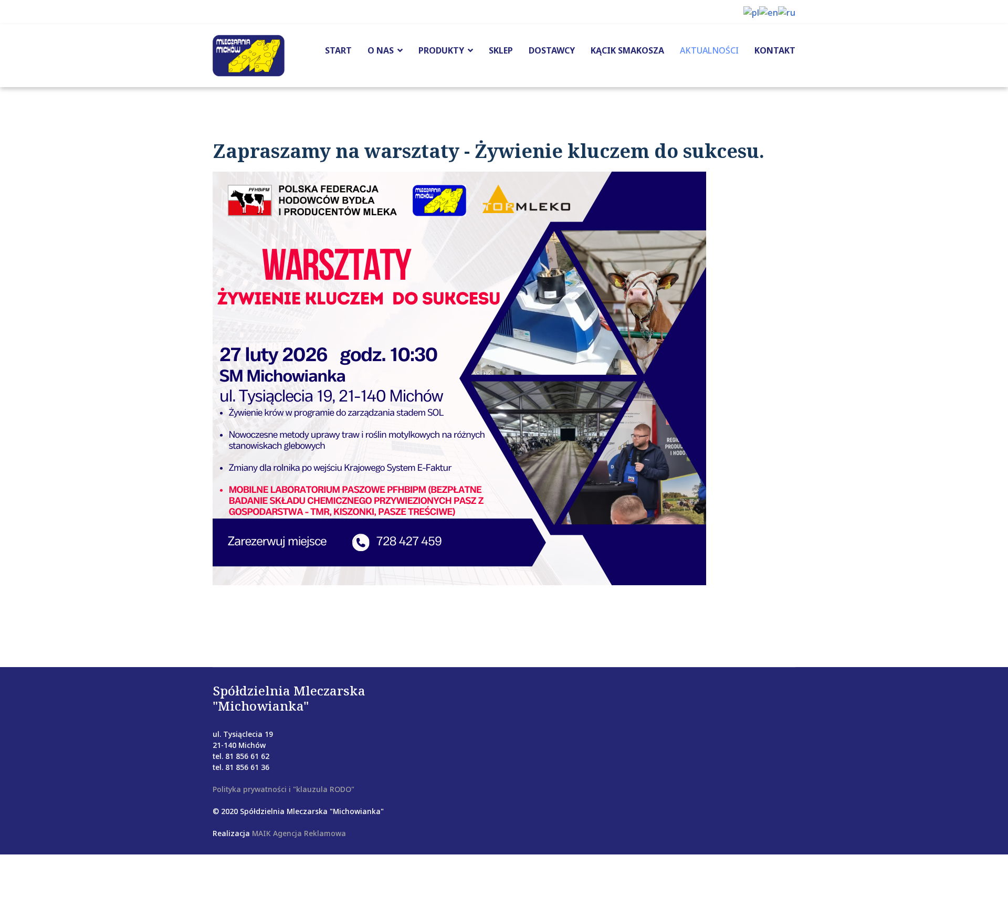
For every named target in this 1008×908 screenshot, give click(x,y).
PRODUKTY (441, 50)
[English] (768, 11)
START (338, 50)
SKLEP (501, 50)
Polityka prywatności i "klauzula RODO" (283, 789)
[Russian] (786, 11)
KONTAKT (774, 50)
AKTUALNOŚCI (709, 50)
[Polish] (751, 11)
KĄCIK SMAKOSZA (627, 50)
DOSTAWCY (552, 50)
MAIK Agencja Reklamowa (299, 833)
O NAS (381, 50)
